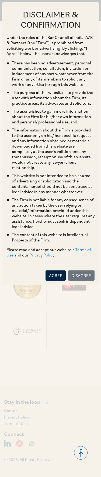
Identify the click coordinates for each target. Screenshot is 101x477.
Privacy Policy (41, 255)
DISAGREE (81, 275)
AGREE (55, 275)
